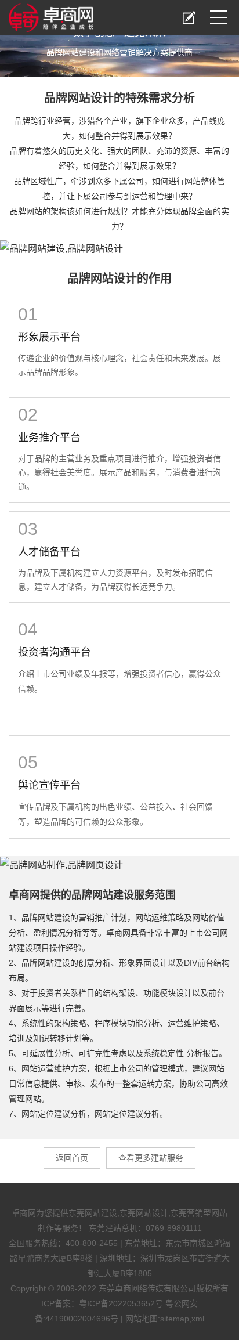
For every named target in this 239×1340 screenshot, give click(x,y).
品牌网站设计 (79, 98)
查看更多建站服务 (150, 1157)
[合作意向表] (189, 17)
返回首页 (72, 1157)
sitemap (174, 1318)
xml (197, 1318)
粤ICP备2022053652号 (121, 1303)
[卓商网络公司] (51, 15)
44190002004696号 (81, 1318)
